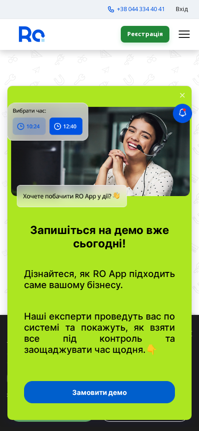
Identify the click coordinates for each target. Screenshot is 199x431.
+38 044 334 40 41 (141, 9)
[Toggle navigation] (184, 34)
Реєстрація (145, 34)
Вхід (182, 9)
